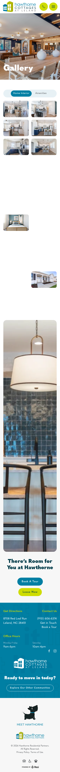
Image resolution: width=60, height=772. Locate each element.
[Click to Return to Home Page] (30, 663)
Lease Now (30, 592)
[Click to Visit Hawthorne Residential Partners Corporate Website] (30, 735)
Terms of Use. (37, 752)
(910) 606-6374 (47, 618)
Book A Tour (30, 581)
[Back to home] (19, 6)
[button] (53, 6)
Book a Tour (49, 627)
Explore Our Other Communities (30, 688)
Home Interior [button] (21, 93)
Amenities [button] (40, 93)
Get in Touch (48, 623)
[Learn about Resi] (30, 767)
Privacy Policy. (23, 752)
